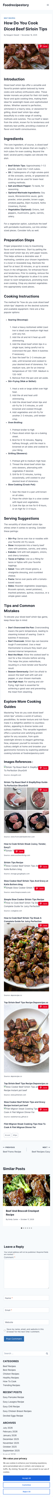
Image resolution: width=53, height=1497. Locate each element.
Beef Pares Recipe (12, 1149)
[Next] (46, 1200)
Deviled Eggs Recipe (13, 1415)
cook (7, 1135)
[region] (26, 1475)
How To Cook (9, 1381)
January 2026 (10, 1435)
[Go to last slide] (7, 1200)
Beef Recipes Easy (41, 1149)
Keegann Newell (12, 35)
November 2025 (11, 1443)
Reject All (26, 1492)
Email (8, 1310)
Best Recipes (9, 18)
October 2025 (10, 1446)
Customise (26, 1485)
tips (15, 1135)
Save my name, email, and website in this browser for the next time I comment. (25, 1330)
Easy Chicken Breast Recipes (17, 1411)
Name (9, 1298)
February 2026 (10, 1431)
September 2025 (11, 1450)
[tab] (21, 1228)
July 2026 (8, 1428)
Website (9, 1322)
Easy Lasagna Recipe (13, 1402)
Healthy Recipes (11, 1377)
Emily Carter (13, 1219)
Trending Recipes (11, 1385)
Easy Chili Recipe (11, 1406)
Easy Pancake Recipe (13, 1397)
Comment (9, 1257)
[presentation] (26, 1190)
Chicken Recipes (11, 1374)
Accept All (26, 1478)
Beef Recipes (9, 1366)
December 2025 (11, 1439)
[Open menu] (47, 5)
